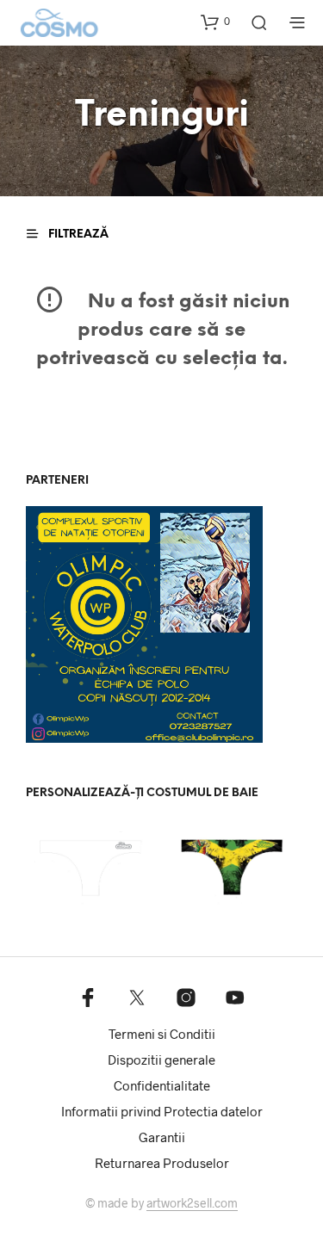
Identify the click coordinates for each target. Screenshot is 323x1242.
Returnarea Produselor (162, 1163)
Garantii (162, 1137)
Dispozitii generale (161, 1059)
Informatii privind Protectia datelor (162, 1111)
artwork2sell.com (192, 1203)
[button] (215, 21)
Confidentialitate (162, 1085)
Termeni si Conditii (162, 1033)
